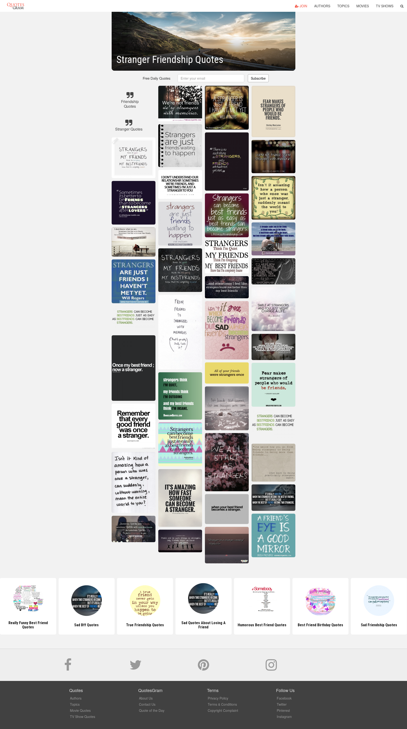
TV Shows (384, 6)
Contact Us (147, 704)
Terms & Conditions (222, 704)
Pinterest (283, 710)
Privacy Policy (218, 698)
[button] (402, 6)
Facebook (284, 698)
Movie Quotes (80, 710)
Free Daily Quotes (157, 78)
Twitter (282, 704)
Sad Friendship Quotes (320, 625)
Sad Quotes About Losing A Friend (145, 625)
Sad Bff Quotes (28, 625)
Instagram (284, 716)
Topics (343, 6)
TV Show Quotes (82, 716)
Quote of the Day (151, 710)
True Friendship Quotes (87, 625)
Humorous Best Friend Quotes (203, 625)
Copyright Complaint (223, 710)
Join (303, 6)
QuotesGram (15, 6)
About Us (146, 698)
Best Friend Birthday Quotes (262, 625)
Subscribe (258, 78)
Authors (322, 6)
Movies (362, 6)
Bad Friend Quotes (379, 625)
